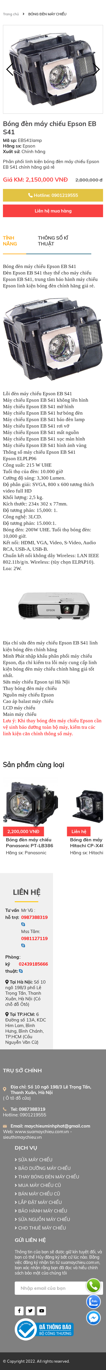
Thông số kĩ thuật (53, 241)
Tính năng (10, 241)
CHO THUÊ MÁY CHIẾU (41, 1228)
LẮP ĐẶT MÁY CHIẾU (39, 1202)
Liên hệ (26, 892)
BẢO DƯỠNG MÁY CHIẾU (44, 1168)
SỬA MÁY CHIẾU (34, 1160)
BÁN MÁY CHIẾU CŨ (38, 1194)
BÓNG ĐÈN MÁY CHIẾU (47, 14)
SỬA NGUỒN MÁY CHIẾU (43, 1219)
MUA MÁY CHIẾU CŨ (39, 1185)
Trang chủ (11, 14)
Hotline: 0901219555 (55, 195)
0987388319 (34, 917)
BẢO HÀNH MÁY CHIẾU (42, 1211)
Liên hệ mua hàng (53, 211)
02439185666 (33, 964)
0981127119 (34, 938)
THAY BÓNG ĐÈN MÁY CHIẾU (48, 1177)
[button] (96, 69)
